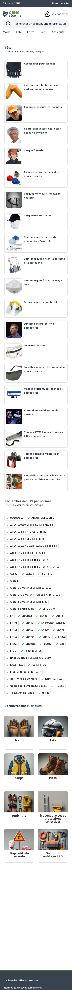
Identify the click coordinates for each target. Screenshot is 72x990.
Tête (19, 32)
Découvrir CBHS (11, 3)
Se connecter (59, 14)
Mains (6, 32)
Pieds (43, 32)
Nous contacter (60, 3)
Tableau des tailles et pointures (21, 980)
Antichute (58, 32)
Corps (30, 32)
